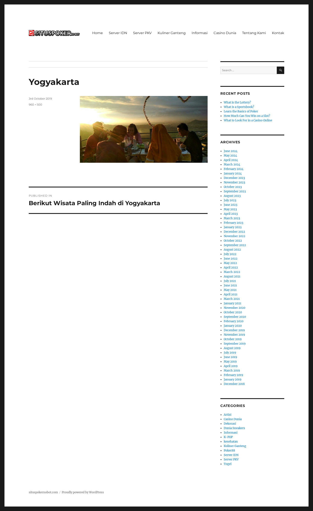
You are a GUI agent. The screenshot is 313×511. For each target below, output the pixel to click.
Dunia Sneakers (234, 428)
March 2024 (232, 164)
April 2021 (230, 294)
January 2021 (232, 303)
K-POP (228, 437)
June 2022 (230, 258)
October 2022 (233, 240)
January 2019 (232, 379)
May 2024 (230, 155)
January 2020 (233, 326)
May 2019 (230, 361)
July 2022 (230, 254)
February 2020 (233, 321)
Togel (227, 464)
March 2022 (232, 272)
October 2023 (233, 187)
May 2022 (230, 263)
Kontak (278, 33)
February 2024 (233, 169)
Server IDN (118, 33)
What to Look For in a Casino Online (248, 120)
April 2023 (231, 214)
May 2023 (230, 209)
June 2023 (230, 205)
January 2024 (233, 173)
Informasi (200, 33)
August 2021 (232, 276)
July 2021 (230, 281)
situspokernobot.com (43, 492)
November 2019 (234, 335)
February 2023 (233, 223)
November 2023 (234, 182)
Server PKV (142, 33)
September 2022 (235, 245)
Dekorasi (230, 423)
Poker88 (229, 450)
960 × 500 (35, 104)
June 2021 (230, 285)
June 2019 (230, 357)
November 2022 (234, 236)
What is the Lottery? (237, 102)
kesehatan (231, 441)
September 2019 (235, 344)
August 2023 (232, 196)
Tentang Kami (254, 33)
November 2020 (234, 308)
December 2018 (234, 384)
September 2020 (235, 317)
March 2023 (232, 218)
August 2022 (232, 249)
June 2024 (230, 151)
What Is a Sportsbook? (239, 107)
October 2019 (233, 339)
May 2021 (230, 290)
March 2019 (232, 370)
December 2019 (234, 330)
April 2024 (231, 160)
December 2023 (234, 178)
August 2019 (232, 348)
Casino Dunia (225, 33)
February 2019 (233, 375)
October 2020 (233, 312)
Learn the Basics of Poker (241, 111)
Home (97, 33)
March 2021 (232, 299)
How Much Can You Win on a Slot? (247, 116)
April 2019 (231, 366)
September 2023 (235, 191)
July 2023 (230, 200)
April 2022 (231, 267)
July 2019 (230, 352)
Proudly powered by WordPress (83, 492)
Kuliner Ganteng (172, 33)
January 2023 (232, 227)
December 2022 (234, 232)
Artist (227, 415)
